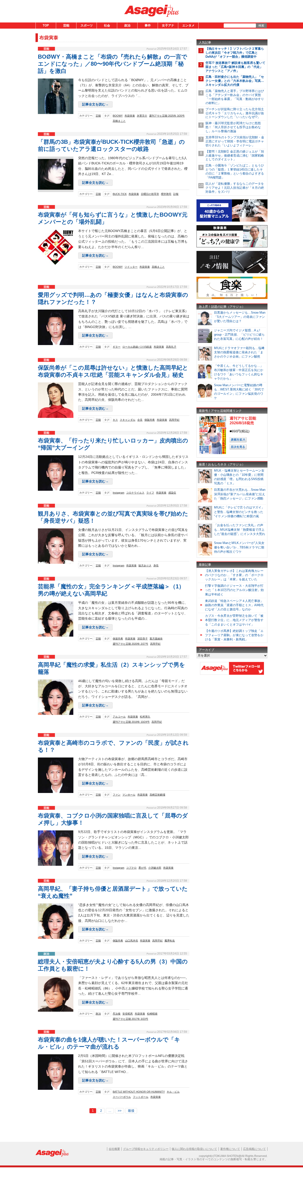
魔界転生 (170, 940)
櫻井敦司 (166, 194)
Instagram (118, 492)
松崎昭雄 (152, 1013)
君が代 (142, 867)
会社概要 (114, 1149)
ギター (116, 346)
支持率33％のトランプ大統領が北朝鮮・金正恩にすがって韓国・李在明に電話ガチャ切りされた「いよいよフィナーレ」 (234, 141)
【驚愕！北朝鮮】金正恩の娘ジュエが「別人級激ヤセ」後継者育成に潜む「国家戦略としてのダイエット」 (234, 155)
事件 (148, 25)
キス (115, 419)
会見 (140, 419)
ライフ (150, 492)
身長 (156, 565)
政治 (127, 25)
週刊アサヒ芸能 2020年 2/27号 (130, 643)
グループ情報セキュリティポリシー (146, 1149)
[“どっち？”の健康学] (231, 246)
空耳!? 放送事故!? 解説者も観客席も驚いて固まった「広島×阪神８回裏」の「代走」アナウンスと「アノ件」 (235, 67)
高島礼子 (171, 346)
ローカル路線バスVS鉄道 (137, 346)
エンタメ (188, 25)
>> (119, 1110)
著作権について (230, 1149)
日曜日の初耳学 (150, 194)
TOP (46, 25)
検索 (261, 25)
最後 (131, 1110)
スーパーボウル (122, 1096)
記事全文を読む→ (95, 104)
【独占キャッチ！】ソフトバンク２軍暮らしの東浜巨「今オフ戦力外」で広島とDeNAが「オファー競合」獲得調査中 (234, 52)
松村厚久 (145, 716)
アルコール (119, 716)
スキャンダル (127, 419)
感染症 (172, 492)
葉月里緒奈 (156, 638)
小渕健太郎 (154, 867)
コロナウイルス (135, 492)
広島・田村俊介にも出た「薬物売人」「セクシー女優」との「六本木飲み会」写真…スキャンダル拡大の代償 (234, 81)
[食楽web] (231, 298)
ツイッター (131, 266)
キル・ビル (173, 1091)
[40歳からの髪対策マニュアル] (231, 220)
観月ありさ (145, 565)
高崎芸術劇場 (157, 794)
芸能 (66, 25)
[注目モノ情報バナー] (231, 272)
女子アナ (168, 25)
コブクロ (131, 867)
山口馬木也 (131, 940)
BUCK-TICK (120, 194)
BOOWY (118, 115)
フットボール (140, 1096)
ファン (116, 794)
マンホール (128, 794)
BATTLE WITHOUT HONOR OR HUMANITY (139, 1091)
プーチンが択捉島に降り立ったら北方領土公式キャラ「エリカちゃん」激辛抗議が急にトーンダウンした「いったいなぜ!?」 (234, 113)
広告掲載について (254, 1149)
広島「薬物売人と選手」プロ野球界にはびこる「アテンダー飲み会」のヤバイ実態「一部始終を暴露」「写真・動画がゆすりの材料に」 (234, 97)
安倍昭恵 (127, 1013)
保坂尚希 (118, 638)
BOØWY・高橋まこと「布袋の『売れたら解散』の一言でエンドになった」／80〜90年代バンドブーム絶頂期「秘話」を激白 (112, 63)
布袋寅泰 (130, 115)
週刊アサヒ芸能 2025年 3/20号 (167, 115)
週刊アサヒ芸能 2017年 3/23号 (130, 1018)
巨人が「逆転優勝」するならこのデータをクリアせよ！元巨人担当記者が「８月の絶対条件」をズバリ (234, 187)
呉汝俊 (116, 1013)
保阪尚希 (149, 419)
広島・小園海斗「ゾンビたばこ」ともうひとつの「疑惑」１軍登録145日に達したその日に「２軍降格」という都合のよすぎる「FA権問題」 (234, 171)
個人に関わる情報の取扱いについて (194, 1149)
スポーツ (86, 25)
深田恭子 (142, 638)
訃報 (175, 194)
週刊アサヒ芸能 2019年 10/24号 (131, 721)
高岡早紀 (174, 419)
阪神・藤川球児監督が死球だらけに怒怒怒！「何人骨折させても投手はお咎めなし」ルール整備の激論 (233, 127)
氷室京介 (142, 115)
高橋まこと (119, 120)
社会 (107, 25)
